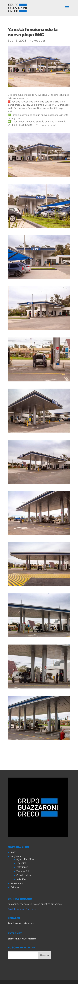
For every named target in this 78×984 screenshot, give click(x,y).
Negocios (16, 856)
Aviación (21, 879)
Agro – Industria (25, 859)
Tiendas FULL (23, 871)
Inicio (13, 852)
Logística (21, 863)
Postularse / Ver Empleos (22, 909)
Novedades (37, 40)
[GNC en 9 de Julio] (39, 176)
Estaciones (22, 867)
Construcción (23, 875)
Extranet (15, 887)
